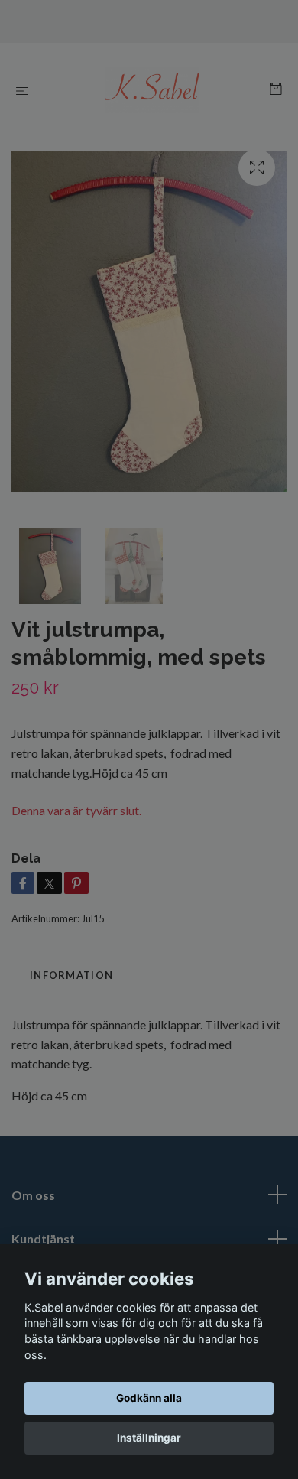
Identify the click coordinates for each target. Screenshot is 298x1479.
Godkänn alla (149, 1398)
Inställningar (149, 1438)
